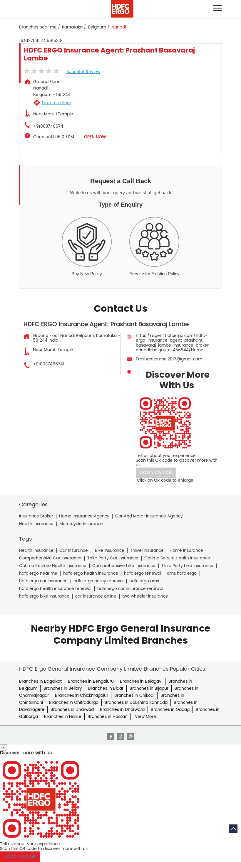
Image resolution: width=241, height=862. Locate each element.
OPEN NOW (95, 137)
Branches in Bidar (105, 688)
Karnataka (72, 27)
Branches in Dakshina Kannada (136, 702)
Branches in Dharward (122, 709)
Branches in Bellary (62, 688)
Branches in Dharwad (72, 709)
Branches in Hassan (108, 716)
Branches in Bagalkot (40, 681)
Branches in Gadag (170, 709)
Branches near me (38, 27)
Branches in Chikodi (134, 695)
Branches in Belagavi (141, 681)
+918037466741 (49, 126)
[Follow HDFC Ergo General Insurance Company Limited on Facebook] (110, 736)
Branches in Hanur (62, 716)
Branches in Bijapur (149, 688)
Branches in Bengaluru (91, 681)
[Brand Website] (130, 736)
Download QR (155, 472)
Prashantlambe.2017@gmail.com (169, 359)
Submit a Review (83, 71)
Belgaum (97, 27)
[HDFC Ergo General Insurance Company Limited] (122, 9)
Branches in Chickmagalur (81, 695)
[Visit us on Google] (120, 736)
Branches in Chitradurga (73, 702)
